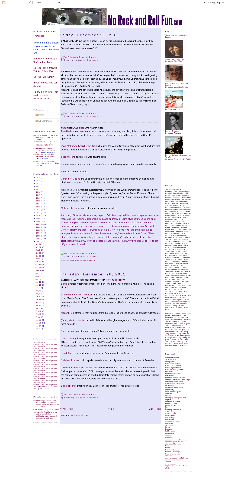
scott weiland (89, 260)
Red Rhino (180, 328)
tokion (167, 448)
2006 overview (39, 379)
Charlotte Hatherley (173, 249)
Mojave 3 (176, 281)
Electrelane (169, 285)
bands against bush (173, 368)
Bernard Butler (177, 271)
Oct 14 (38, 267)
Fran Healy (66, 131)
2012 (38, 210)
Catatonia (185, 277)
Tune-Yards (175, 233)
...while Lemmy (69, 338)
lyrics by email (170, 416)
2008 (38, 221)
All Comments (45, 121)
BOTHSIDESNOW (115, 280)
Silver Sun (186, 197)
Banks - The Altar (172, 131)
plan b (167, 428)
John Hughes (184, 324)
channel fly (169, 390)
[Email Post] (99, 60)
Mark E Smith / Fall (183, 295)
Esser (186, 237)
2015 (38, 201)
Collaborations (68, 360)
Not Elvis (183, 332)
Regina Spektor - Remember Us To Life (178, 156)
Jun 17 (39, 282)
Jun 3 (38, 288)
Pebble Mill (175, 325)
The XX (168, 239)
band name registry (173, 364)
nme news (169, 424)
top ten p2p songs (172, 452)
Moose (182, 247)
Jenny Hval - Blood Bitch (175, 59)
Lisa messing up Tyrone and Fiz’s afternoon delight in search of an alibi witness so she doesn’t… (46, 403)
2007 (38, 224)
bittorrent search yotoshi (175, 378)
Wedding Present (178, 301)
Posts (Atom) (81, 415)
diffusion (168, 394)
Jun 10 (39, 285)
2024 (38, 180)
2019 (38, 189)
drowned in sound (172, 402)
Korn (63, 164)
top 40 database (172, 450)
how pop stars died (173, 410)
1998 (180, 340)
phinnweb (169, 426)
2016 (38, 198)
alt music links (170, 359)
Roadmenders (176, 320)
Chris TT (176, 251)
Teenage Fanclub (179, 241)
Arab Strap (182, 217)
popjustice (169, 430)
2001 (38, 242)
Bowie (64, 283)
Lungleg (174, 247)
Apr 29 (38, 297)
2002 (38, 239)
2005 (38, 230)
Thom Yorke (176, 283)
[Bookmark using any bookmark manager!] (78, 57)
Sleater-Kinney (171, 305)
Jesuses (187, 320)
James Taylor (170, 275)
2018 (38, 192)
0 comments (92, 116)
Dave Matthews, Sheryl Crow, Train (79, 146)
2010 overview (39, 362)
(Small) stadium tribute (72, 320)
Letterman (169, 314)
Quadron (168, 191)
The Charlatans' (176, 234)
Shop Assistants (176, 253)
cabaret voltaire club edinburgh (177, 380)
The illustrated (175, 316)
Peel (56, 386)
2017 (38, 195)
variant (168, 462)
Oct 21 (38, 264)
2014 (38, 204)
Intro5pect (169, 223)
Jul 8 (38, 276)
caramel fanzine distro (174, 382)
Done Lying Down (173, 201)
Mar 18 (39, 305)
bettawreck (169, 376)
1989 (173, 342)
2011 (38, 213)
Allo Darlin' (184, 203)
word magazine (171, 464)
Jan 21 (39, 323)
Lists (42, 344)
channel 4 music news (174, 388)
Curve (167, 279)
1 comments (92, 256)
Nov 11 (39, 256)
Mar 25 (39, 303)
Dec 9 (38, 250)
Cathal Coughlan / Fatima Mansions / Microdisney (177, 267)
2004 (38, 233)
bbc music (169, 372)
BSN (81, 127)
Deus (167, 233)
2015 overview (39, 342)
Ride (184, 281)
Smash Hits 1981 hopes (175, 335)
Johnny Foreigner (179, 273)
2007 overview (39, 375)
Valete (54, 344)
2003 (38, 236)
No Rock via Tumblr (43, 77)
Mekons (169, 297)
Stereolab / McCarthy (173, 291)
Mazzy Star (169, 307)
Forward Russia (183, 275)
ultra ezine (169, 456)
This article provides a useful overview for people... (44, 143)
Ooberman (177, 239)
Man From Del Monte (176, 264)
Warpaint (177, 207)
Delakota (174, 203)
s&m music (169, 434)
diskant (168, 396)
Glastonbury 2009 (178, 338)
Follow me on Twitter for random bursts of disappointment (45, 95)
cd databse (169, 386)
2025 (38, 177)
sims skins (169, 438)
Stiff (178, 342)
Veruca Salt (180, 285)
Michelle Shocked (180, 303)
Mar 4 (38, 308)
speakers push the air (174, 442)
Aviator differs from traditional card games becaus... (45, 162)
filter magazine (171, 404)
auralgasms (170, 362)
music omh (169, 420)
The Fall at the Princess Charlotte (177, 196)
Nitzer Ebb (180, 221)
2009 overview (39, 367)
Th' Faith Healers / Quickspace (175, 288)
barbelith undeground (174, 369)
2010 (38, 215)
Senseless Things (177, 205)
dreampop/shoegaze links (175, 398)
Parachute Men (183, 209)
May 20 (39, 291)
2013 (38, 207)
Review (36, 344)
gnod (167, 408)
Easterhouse (170, 195)
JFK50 (177, 314)
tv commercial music (173, 454)
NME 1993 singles (173, 315)
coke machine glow (173, 392)
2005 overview (39, 382)
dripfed (168, 400)
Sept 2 (38, 270)
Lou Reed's (174, 263)
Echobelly (176, 261)
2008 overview (39, 371)
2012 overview (39, 354)
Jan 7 (38, 329)
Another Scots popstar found (75, 331)
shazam (168, 436)
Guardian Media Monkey (85, 215)
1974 (179, 321)
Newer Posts (66, 408)
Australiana (183, 346)
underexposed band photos (176, 458)
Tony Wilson (170, 334)
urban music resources (174, 460)
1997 (186, 340)
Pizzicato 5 (176, 213)
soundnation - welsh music (176, 440)
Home (111, 408)
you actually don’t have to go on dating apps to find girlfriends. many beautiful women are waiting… (46, 415)
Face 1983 (186, 314)
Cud (175, 191)
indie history (170, 412)
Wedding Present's (177, 226)
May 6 (38, 294)
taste (167, 446)
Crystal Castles (171, 219)
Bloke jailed (67, 386)
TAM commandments (177, 330)
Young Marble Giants (173, 259)
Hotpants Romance (173, 211)
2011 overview (39, 358)
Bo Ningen (187, 207)
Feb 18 (39, 311)
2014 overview (39, 347)
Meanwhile (66, 313)
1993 (167, 342)
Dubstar (182, 219)
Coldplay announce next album (77, 367)
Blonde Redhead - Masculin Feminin (176, 84)
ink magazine (170, 414)
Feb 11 (39, 314)
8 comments (92, 60)
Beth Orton (176, 279)
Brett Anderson (182, 269)
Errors (167, 273)
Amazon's (77, 71)
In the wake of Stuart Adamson (76, 294)
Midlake (178, 223)
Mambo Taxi (170, 221)
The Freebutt (170, 321)
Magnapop (175, 225)
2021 (38, 186)
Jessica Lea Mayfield (182, 199)
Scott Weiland (68, 157)
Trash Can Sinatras (181, 257)
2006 (38, 227)
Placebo (179, 307)
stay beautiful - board (173, 444)
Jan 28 (39, 320)
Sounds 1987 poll (178, 330)
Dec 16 (39, 247)
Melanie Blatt (67, 208)
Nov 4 (38, 259)
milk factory (169, 418)
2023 (38, 183)
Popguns (186, 213)
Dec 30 (39, 244)
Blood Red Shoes (172, 277)
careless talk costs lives (174, 384)
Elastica (182, 305)
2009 (38, 218)
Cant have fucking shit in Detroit (46, 409)
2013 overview (39, 350)
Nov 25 (39, 253)
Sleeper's (182, 231)
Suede (187, 271)
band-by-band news (173, 365)
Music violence (171, 346)
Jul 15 (38, 273)
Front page (38, 36)
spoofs (184, 342)
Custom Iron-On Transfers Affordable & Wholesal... (44, 156)
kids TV (168, 344)
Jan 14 (39, 326)
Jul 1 (38, 279)
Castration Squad (179, 193)
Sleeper (185, 261)
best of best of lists (173, 374)
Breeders (65, 171)
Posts (41, 115)
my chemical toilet (172, 422)
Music (48, 344)
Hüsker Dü (176, 255)
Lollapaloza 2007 (183, 334)
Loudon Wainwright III (174, 300)
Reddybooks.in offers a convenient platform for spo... (44, 150)
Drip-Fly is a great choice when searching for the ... (45, 136)
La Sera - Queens (172, 109)
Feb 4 (38, 317)
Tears (167, 271)
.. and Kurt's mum (70, 353)
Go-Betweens (170, 215)
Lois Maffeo (171, 209)
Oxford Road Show (180, 344)
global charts (170, 406)
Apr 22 (38, 300)
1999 (174, 340)
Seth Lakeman (180, 297)
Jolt (166, 205)
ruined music (170, 432)
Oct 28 (38, 262)
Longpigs (169, 199)
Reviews (42, 386)
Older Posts (155, 408)
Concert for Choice (70, 178)
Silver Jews (177, 245)
